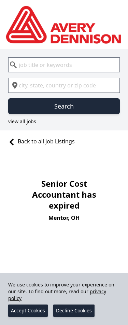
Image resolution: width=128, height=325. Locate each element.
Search (64, 106)
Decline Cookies (74, 310)
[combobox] (64, 64)
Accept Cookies (28, 310)
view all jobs (22, 121)
